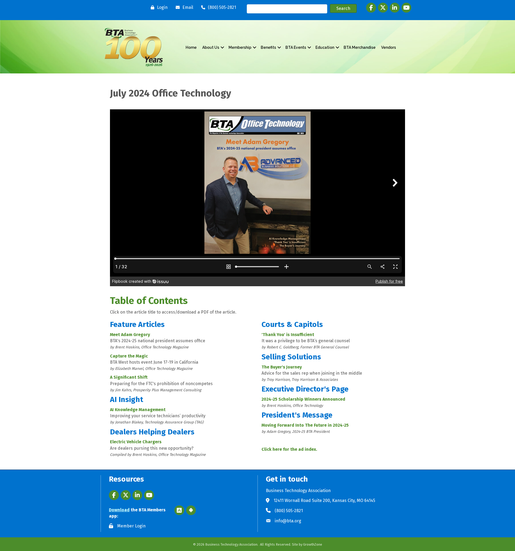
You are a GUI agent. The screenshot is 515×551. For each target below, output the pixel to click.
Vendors (388, 47)
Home (191, 47)
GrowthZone (312, 544)
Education (324, 47)
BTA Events (295, 47)
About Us (210, 47)
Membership (240, 47)
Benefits (268, 47)
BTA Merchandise (360, 47)
